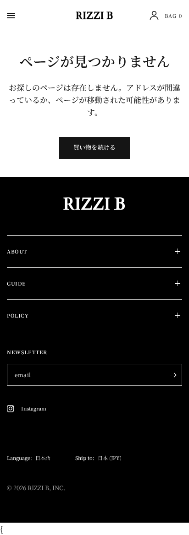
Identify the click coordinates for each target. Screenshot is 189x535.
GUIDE (16, 283)
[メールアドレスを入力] (173, 375)
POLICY (17, 315)
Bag (173, 16)
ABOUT (17, 251)
